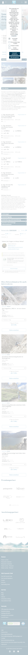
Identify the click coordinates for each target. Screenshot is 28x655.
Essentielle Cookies (14, 39)
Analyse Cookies (15, 45)
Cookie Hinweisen (14, 35)
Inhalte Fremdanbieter (14, 48)
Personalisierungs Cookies (15, 42)
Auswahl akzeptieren (15, 53)
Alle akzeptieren (14, 57)
